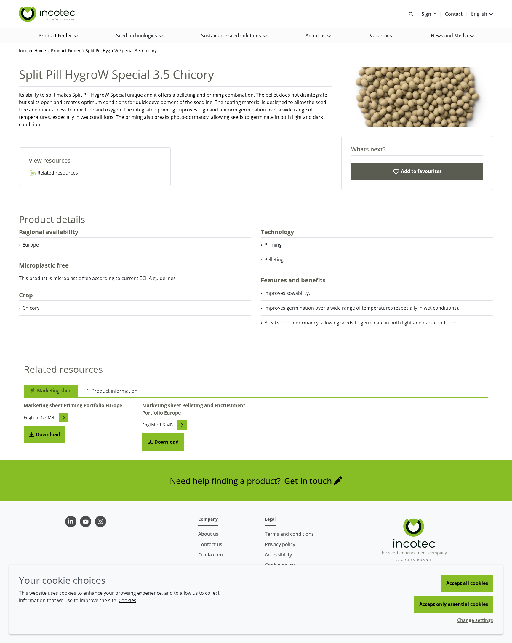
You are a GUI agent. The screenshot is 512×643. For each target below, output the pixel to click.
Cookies (127, 600)
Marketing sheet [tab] (54, 390)
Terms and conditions (289, 534)
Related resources (57, 172)
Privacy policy (280, 544)
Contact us (210, 544)
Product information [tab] (113, 391)
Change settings (475, 620)
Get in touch (308, 480)
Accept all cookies (467, 583)
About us (208, 534)
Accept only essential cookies (453, 604)
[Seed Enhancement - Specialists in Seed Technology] (47, 14)
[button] (58, 35)
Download (47, 434)
